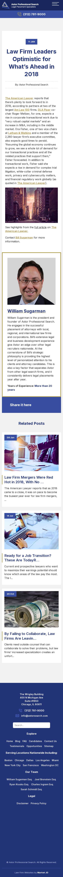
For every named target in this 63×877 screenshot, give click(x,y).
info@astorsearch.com (34, 715)
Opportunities (34, 746)
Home (9, 741)
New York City (13, 765)
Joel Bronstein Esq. (45, 779)
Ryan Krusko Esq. (19, 784)
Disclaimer (22, 803)
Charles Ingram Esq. (42, 784)
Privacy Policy (38, 803)
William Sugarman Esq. (19, 779)
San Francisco (31, 765)
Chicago (19, 760)
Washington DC (49, 765)
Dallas (29, 760)
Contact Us (50, 741)
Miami (55, 760)
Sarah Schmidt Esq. (31, 789)
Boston (8, 760)
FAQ (24, 741)
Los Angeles (43, 760)
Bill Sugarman (24, 237)
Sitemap (48, 746)
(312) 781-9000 (34, 14)
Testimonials (17, 746)
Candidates (35, 741)
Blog (17, 741)
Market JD (42, 872)
